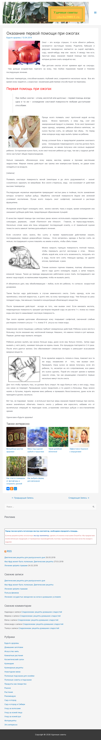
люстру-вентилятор (41, 536)
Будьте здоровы (13, 38)
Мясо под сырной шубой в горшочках (35, 450)
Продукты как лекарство (15, 684)
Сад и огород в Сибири (14, 704)
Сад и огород (10, 700)
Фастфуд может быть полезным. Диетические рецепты (28, 561)
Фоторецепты (10, 720)
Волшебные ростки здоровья (14, 450)
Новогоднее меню (12, 672)
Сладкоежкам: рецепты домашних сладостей (41, 612)
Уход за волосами (12, 708)
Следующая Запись (79, 498)
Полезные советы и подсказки (18, 680)
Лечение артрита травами (15, 565)
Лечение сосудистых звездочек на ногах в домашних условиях (32, 597)
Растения (8, 692)
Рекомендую (10, 696)
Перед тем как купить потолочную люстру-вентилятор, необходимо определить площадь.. (41, 531)
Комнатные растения (13, 655)
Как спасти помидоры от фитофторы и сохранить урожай (15, 481)
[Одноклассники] (11, 488)
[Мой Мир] (15, 488)
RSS (9, 551)
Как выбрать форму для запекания (35, 479)
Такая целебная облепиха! (55, 450)
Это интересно (10, 725)
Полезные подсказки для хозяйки (19, 676)
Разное (7, 688)
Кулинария (9, 663)
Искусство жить (11, 651)
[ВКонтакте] (8, 488)
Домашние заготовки (13, 647)
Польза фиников (11, 593)
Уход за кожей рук (12, 716)
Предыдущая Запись (23, 498)
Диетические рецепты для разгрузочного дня (24, 557)
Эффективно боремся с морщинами (79, 450)
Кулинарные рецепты (13, 668)
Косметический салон (14, 659)
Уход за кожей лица (13, 712)
